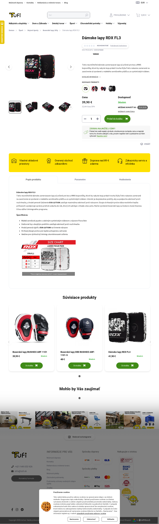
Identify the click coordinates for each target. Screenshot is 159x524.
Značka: (93, 60)
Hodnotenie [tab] (125, 179)
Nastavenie (74, 519)
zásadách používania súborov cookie (91, 513)
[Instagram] (17, 510)
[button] (79, 376)
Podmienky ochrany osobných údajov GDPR (61, 482)
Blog (66, 3)
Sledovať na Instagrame (81, 437)
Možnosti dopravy (16, 3)
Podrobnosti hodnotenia (118, 46)
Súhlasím (110, 519)
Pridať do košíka (114, 118)
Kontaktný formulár (26, 478)
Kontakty (30, 3)
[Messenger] (22, 510)
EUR (143, 2)
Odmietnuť (91, 519)
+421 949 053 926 (23, 466)
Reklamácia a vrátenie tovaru (48, 3)
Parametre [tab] (80, 179)
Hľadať (86, 15)
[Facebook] (12, 510)
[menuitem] (19, 23)
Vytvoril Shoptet (125, 520)
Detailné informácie (90, 77)
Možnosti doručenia (126, 111)
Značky (49, 488)
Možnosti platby (53, 473)
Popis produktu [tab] (33, 179)
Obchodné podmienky (55, 477)
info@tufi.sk (21, 471)
